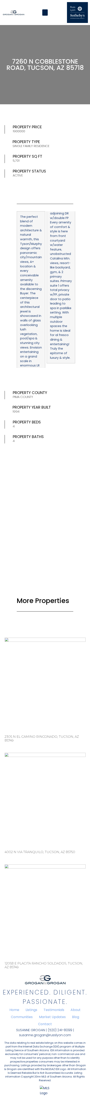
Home (14, 1009)
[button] (45, 12)
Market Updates (52, 1017)
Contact (45, 1024)
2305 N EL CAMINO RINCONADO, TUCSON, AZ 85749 (42, 738)
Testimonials (54, 1009)
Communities (22, 1017)
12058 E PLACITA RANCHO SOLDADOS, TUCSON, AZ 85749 (44, 965)
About (76, 1009)
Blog (75, 1017)
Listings (31, 1009)
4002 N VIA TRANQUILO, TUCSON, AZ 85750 (40, 852)
